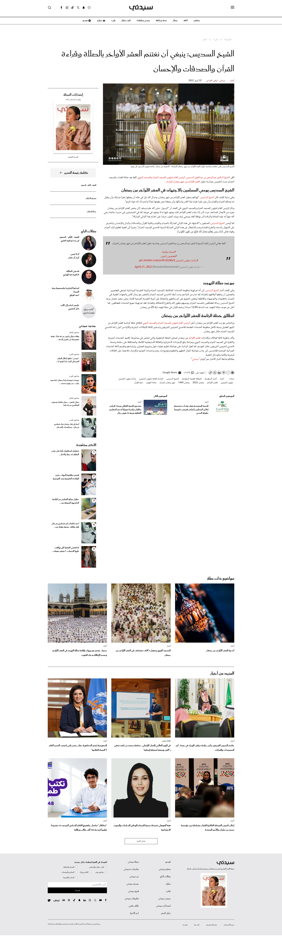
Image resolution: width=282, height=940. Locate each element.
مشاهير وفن (99, 872)
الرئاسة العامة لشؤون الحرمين (151, 379)
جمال (175, 20)
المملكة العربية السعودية (192, 379)
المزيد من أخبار (222, 673)
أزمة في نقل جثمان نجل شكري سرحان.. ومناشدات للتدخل (66, 426)
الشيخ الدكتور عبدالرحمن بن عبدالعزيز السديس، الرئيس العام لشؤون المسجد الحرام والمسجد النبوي (184, 177)
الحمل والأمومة (68, 877)
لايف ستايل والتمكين (96, 867)
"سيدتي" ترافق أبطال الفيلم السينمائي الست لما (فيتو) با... (67, 360)
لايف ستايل (126, 20)
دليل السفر (166, 913)
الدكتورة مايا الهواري (71, 275)
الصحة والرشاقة (68, 867)
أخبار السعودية (211, 379)
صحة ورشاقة (161, 20)
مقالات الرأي (88, 231)
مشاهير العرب (74, 354)
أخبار (232, 81)
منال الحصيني (73, 309)
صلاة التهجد (151, 383)
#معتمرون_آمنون (169, 256)
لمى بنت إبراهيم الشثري (70, 241)
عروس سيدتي (164, 898)
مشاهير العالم (74, 332)
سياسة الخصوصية (211, 925)
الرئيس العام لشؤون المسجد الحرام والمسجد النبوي (166, 323)
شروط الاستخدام (229, 925)
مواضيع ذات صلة (220, 578)
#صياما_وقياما (169, 252)
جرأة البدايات (91, 211)
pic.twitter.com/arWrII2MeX (157, 260)
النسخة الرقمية (73, 157)
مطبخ (99, 20)
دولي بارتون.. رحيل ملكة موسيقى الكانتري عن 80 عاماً (65, 404)
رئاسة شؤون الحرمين (127, 379)
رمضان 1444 (184, 383)
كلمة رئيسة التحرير (76, 172)
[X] (78, 7)
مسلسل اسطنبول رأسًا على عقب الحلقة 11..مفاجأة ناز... (65, 452)
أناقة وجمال (84, 872)
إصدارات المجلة (73, 94)
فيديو (85, 20)
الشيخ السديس (207, 197)
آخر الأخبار (134, 913)
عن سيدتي (134, 876)
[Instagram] (67, 7)
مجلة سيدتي (133, 862)
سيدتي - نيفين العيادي (215, 81)
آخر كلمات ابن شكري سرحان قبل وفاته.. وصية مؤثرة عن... (65, 525)
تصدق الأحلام (91, 198)
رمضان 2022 (198, 383)
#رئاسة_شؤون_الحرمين (186, 260)
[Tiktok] (72, 7)
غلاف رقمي (134, 906)
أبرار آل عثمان (73, 258)
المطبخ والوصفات (67, 872)
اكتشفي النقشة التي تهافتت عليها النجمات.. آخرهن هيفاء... (65, 549)
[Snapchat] (83, 7)
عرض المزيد (141, 841)
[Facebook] (61, 7)
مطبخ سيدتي (165, 869)
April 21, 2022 (143, 267)
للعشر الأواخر (194, 338)
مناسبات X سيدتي (131, 869)
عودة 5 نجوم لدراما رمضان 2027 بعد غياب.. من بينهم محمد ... (64, 382)
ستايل (168, 884)
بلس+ (113, 20)
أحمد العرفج (74, 295)
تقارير (168, 891)
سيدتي (195, 359)
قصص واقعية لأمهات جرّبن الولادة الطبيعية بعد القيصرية (66, 477)
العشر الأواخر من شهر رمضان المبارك (183, 182)
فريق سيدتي (133, 891)
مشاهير (197, 20)
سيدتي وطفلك (143, 20)
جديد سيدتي (87, 326)
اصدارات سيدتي (163, 906)
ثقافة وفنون (166, 741)
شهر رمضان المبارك (167, 383)
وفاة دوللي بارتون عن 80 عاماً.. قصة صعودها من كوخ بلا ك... (65, 338)
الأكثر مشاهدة (86, 445)
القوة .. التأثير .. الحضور (88, 185)
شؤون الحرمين (227, 383)
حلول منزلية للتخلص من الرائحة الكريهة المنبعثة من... (65, 501)
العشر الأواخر (212, 383)
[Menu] (232, 7)
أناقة (186, 20)
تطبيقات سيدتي (132, 898)
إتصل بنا (185, 925)
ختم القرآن (138, 383)
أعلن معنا (196, 925)
